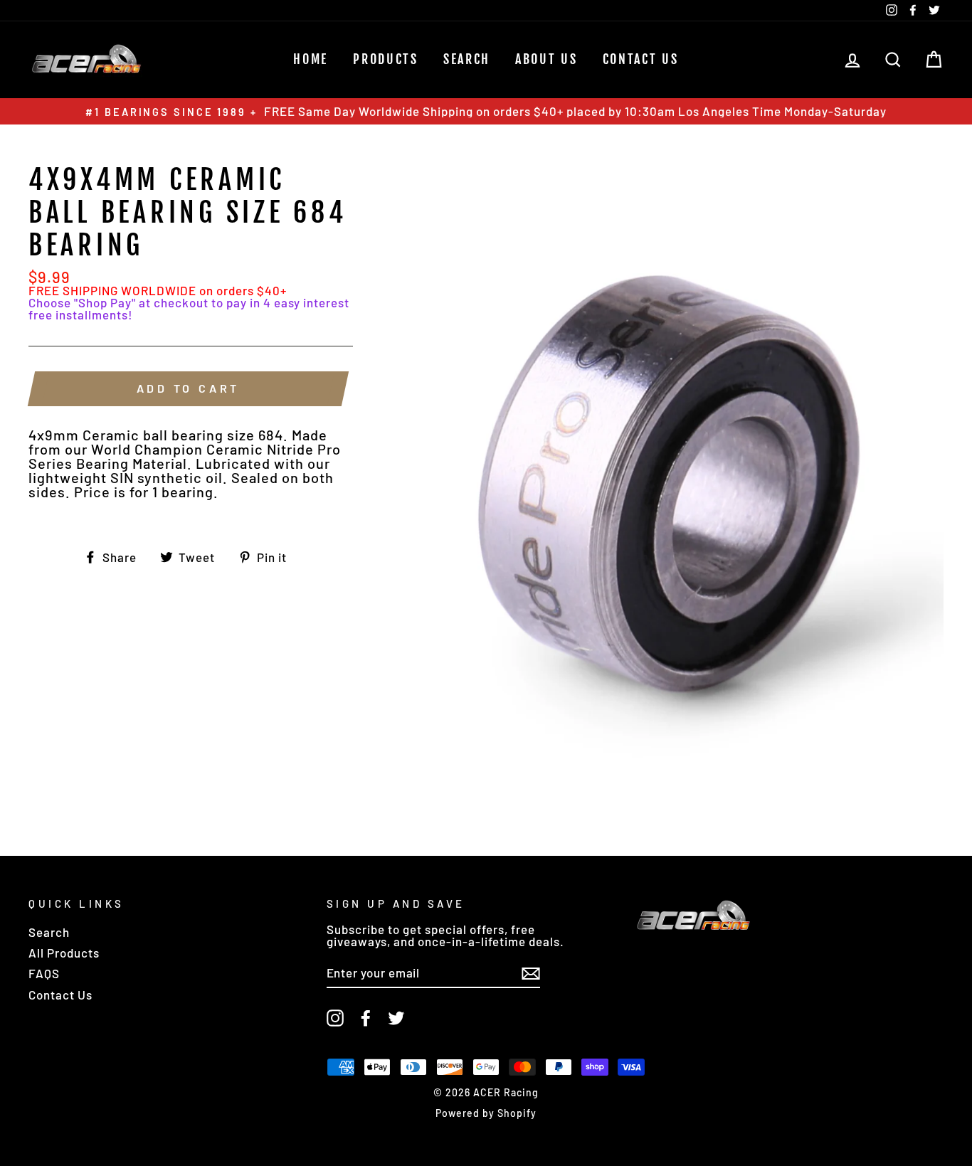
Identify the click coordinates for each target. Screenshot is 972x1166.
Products (385, 59)
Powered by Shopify (486, 1113)
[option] (486, 111)
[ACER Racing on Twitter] (396, 1018)
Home (310, 59)
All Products (64, 952)
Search (49, 932)
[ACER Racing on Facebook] (365, 1018)
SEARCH (466, 59)
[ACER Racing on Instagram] (335, 1018)
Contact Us (641, 59)
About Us (546, 59)
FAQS (44, 973)
